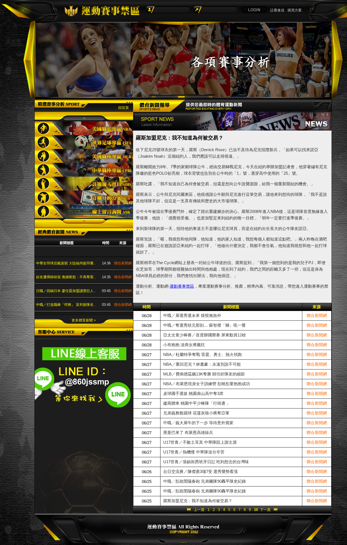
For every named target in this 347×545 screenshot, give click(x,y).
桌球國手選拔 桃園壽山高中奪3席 (193, 393)
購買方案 (295, 10)
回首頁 (123, 108)
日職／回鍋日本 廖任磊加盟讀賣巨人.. (66, 282)
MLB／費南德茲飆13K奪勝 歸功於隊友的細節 (204, 374)
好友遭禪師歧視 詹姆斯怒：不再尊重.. (66, 268)
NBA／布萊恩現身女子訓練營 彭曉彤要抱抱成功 (206, 383)
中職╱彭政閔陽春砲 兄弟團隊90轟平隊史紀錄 (204, 481)
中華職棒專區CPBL (84, 170)
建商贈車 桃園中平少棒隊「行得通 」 (196, 403)
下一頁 (265, 510)
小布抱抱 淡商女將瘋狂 (184, 344)
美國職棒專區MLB (84, 156)
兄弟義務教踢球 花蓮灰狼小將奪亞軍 (196, 413)
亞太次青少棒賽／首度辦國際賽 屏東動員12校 (204, 335)
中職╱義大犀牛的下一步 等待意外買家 (198, 422)
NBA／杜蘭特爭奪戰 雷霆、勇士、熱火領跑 (202, 354)
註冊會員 (277, 10)
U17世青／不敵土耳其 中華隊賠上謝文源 (200, 442)
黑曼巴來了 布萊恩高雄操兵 (188, 432)
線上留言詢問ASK (84, 211)
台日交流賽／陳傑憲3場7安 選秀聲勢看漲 (200, 471)
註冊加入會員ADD (84, 183)
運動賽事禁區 (182, 286)
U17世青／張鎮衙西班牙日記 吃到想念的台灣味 (206, 461)
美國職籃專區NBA (84, 128)
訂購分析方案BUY (84, 197)
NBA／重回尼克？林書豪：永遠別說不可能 (202, 364)
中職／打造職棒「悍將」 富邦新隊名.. (66, 296)
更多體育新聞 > (84, 320)
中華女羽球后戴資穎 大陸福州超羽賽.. (66, 254)
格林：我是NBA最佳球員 (55, 309)
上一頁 (199, 510)
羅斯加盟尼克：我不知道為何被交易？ (197, 500)
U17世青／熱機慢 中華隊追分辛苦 (193, 452)
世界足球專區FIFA (84, 142)
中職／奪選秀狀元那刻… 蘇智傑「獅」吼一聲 (204, 325)
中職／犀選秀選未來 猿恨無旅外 (192, 315)
